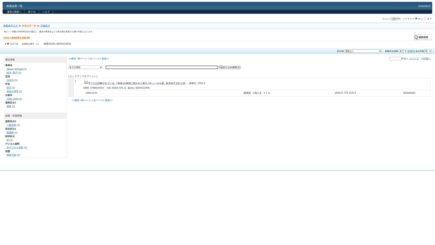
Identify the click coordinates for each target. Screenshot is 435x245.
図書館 (10, 132)
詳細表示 (45, 25)
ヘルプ (46, 11)
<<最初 (72, 58)
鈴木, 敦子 (12, 72)
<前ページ (82, 58)
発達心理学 (13, 91)
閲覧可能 (11, 155)
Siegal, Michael (15, 69)
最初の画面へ (14, 11)
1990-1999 (12, 98)
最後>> (105, 58)
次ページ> (95, 58)
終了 (32, 11)
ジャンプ (414, 58)
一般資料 (11, 125)
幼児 (9, 87)
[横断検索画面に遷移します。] (423, 37)
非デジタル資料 (15, 147)
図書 (9, 106)
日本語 (10, 80)
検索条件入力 (10, 25)
